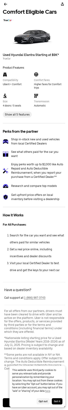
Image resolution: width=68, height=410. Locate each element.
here (47, 391)
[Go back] (5, 4)
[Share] (62, 4)
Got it (57, 401)
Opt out (43, 401)
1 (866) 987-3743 (34, 297)
